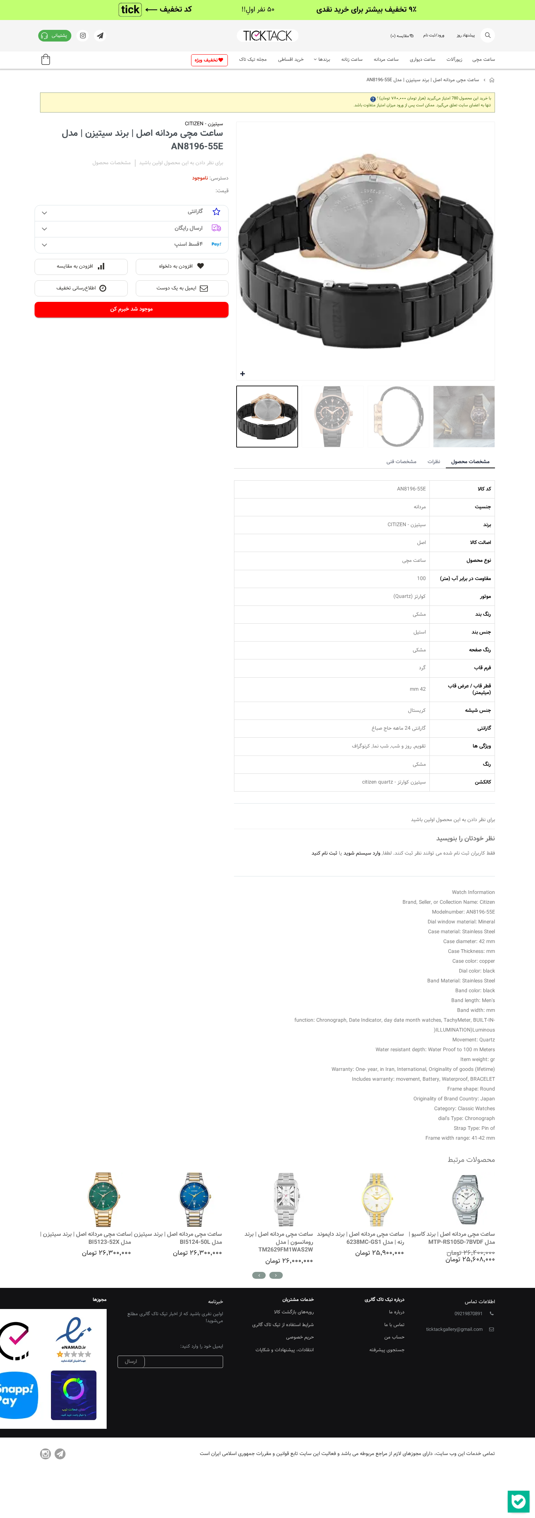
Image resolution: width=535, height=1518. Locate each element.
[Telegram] (60, 1453)
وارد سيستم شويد (362, 853)
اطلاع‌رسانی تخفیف (76, 288)
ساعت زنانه (351, 59)
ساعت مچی (483, 59)
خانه (492, 80)
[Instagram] (45, 1453)
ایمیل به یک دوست (176, 288)
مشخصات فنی (401, 462)
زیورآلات (454, 59)
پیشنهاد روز (466, 35)
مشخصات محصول (470, 462)
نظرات (434, 462)
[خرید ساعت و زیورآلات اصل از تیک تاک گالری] (267, 35)
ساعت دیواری (422, 59)
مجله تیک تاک (253, 59)
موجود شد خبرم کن (131, 309)
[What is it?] (373, 98)
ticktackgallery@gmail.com (454, 1329)
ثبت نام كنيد (324, 853)
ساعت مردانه (386, 59)
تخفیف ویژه (206, 60)
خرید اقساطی (291, 59)
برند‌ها (324, 59)
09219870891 (469, 1314)
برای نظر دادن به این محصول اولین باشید (181, 163)
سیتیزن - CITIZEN (204, 124)
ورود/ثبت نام (433, 35)
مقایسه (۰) (400, 36)
